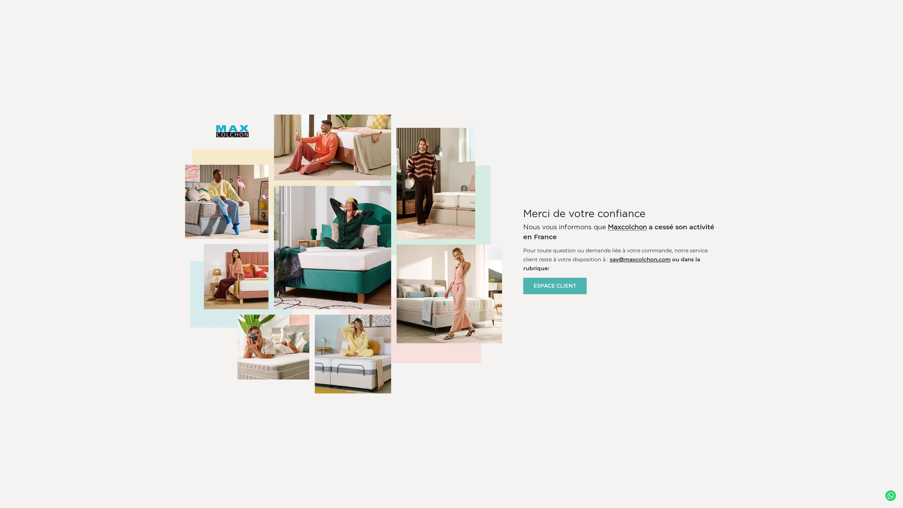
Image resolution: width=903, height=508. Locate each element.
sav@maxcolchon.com (640, 259)
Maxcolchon (627, 227)
